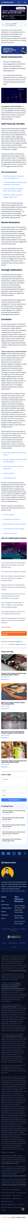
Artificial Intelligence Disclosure (9, 1204)
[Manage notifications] (22, 1209)
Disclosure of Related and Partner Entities (11, 1207)
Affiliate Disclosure (16, 1198)
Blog (2, 901)
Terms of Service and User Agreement (10, 1189)
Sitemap (3, 1210)
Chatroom (22, 943)
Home (4, 943)
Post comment (14, 800)
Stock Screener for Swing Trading (14, 524)
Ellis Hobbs (13, 18)
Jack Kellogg (11, 16)
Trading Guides (6, 908)
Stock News (5, 904)
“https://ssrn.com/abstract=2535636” (13, 1176)
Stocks (3, 911)
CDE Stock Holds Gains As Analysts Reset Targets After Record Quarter (13, 832)
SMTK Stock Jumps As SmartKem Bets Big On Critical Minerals (13, 811)
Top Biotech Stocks (9, 533)
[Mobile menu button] (25, 2)
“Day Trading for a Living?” (14, 1036)
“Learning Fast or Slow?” (9, 1006)
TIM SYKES (4, 15)
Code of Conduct (17, 1195)
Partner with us (12, 943)
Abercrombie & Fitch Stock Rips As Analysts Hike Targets (11, 839)
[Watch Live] (22, 2)
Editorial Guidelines (6, 1198)
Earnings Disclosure (21, 1192)
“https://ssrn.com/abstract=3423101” (13, 1184)
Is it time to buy (11, 23)
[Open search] (18, 2)
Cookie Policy (21, 1204)
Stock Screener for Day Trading (13, 529)
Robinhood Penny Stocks (11, 519)
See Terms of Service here (18, 970)
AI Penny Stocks (8, 473)
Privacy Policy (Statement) (8, 1192)
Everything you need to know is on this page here (13, 633)
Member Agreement (6, 1195)
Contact (14, 947)
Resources (4, 915)
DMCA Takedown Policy (7, 1201)
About (3, 918)
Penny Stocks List (9, 478)
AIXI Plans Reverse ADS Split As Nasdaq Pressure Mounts (13, 818)
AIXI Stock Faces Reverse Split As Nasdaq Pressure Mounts (13, 825)
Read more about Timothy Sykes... (13, 891)
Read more (4, 679)
